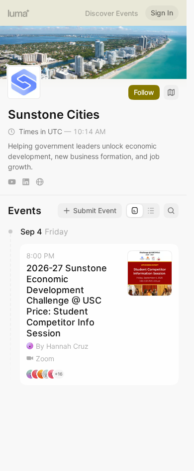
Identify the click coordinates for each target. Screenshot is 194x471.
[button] (99, 314)
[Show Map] (171, 92)
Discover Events (111, 13)
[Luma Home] (19, 13)
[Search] (171, 210)
